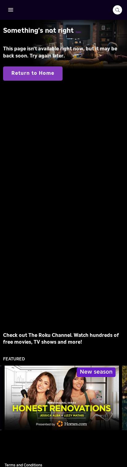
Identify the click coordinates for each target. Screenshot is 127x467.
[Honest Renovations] (62, 398)
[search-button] (117, 10)
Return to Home (32, 73)
